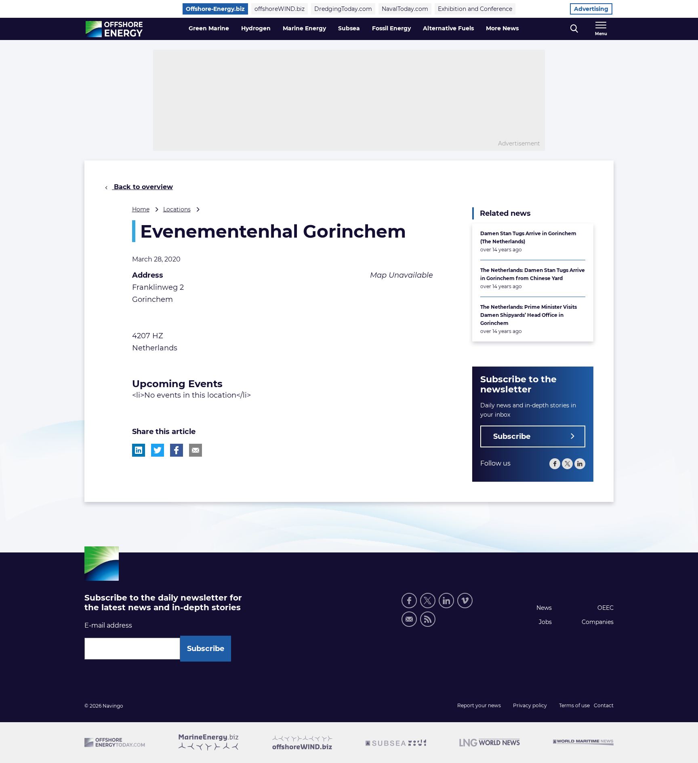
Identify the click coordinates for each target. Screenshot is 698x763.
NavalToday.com (405, 9)
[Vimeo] (465, 600)
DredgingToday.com (343, 9)
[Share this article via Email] (195, 450)
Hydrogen (256, 28)
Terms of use (574, 705)
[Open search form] (574, 29)
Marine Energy (304, 28)
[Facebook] (554, 463)
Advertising (591, 9)
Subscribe (511, 436)
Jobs (545, 622)
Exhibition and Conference (475, 9)
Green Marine (209, 28)
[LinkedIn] (579, 463)
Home (140, 209)
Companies (598, 622)
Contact (604, 705)
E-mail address (108, 625)
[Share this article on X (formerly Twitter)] (157, 450)
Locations (177, 209)
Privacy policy (530, 705)
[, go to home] (114, 29)
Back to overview (142, 187)
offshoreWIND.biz (279, 9)
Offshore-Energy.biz (215, 9)
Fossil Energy (391, 28)
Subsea (349, 28)
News (544, 607)
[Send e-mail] (409, 619)
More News (502, 28)
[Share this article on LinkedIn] (138, 450)
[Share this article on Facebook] (176, 450)
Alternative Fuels (448, 28)
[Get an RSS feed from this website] (427, 619)
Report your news (479, 705)
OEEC (605, 607)
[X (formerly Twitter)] (567, 463)
